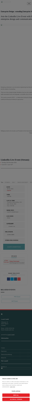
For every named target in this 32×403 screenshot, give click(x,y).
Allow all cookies (16, 399)
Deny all (16, 395)
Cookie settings (16, 391)
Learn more (12, 386)
